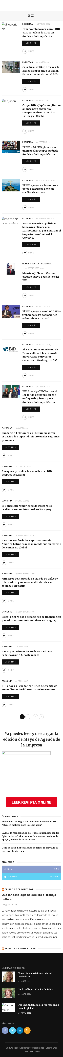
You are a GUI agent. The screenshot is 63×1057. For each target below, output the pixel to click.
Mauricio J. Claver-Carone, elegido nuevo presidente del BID (40, 277)
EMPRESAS (27, 62)
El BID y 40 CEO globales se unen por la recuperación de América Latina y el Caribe (40, 151)
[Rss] (27, 1030)
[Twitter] (12, 1030)
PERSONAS (46, 264)
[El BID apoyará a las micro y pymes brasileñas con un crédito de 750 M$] (11, 185)
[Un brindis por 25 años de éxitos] (8, 992)
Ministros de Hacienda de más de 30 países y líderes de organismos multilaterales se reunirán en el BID (30, 582)
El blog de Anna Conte (20, 948)
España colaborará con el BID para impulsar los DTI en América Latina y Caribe (41, 33)
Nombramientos (31, 264)
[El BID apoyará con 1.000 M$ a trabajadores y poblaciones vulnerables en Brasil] (11, 311)
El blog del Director (19, 889)
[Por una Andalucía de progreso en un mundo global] (8, 1007)
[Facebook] (5, 1030)
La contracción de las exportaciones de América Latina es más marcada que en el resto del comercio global (31, 544)
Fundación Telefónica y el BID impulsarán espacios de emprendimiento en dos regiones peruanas (31, 437)
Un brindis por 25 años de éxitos (35, 989)
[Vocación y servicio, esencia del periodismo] (8, 976)
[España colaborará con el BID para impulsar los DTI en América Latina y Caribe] (11, 26)
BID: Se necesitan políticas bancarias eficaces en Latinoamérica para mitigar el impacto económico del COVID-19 (41, 230)
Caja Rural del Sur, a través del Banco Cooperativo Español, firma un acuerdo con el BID (41, 71)
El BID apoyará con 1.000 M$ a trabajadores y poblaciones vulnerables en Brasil (41, 315)
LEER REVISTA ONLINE (31, 802)
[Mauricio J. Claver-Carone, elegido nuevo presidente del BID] (11, 268)
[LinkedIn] (19, 1030)
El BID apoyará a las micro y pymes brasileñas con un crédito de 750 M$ (40, 189)
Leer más (31, 43)
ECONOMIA (27, 24)
